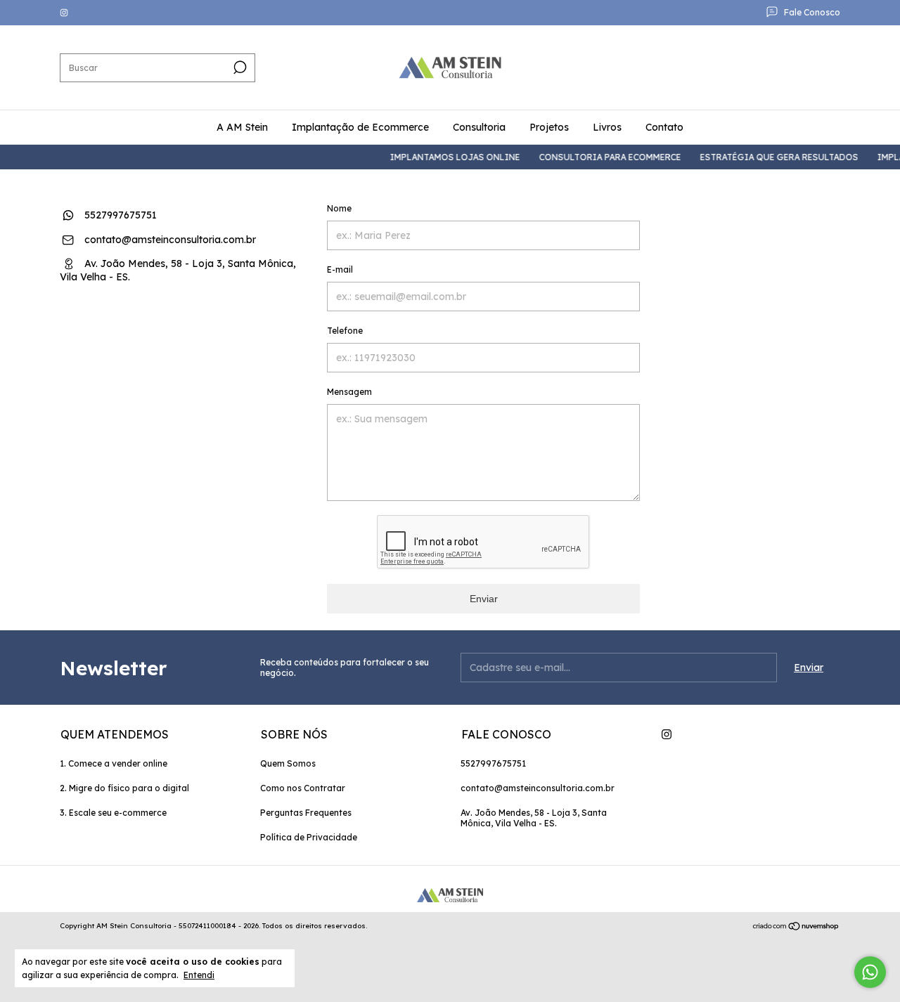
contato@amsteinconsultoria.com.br (170, 239)
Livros (607, 127)
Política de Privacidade (308, 837)
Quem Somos (288, 763)
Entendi (199, 975)
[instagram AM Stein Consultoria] (64, 13)
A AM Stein (242, 127)
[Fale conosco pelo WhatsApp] (870, 972)
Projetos (549, 127)
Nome (339, 208)
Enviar (484, 598)
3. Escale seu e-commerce (113, 812)
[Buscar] (239, 67)
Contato (664, 127)
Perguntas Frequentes (306, 812)
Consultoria (479, 127)
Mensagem (349, 391)
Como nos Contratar (302, 788)
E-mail (340, 269)
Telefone (345, 330)
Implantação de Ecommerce (360, 127)
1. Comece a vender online (113, 763)
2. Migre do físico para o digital (124, 788)
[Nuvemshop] (796, 927)
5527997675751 (119, 215)
